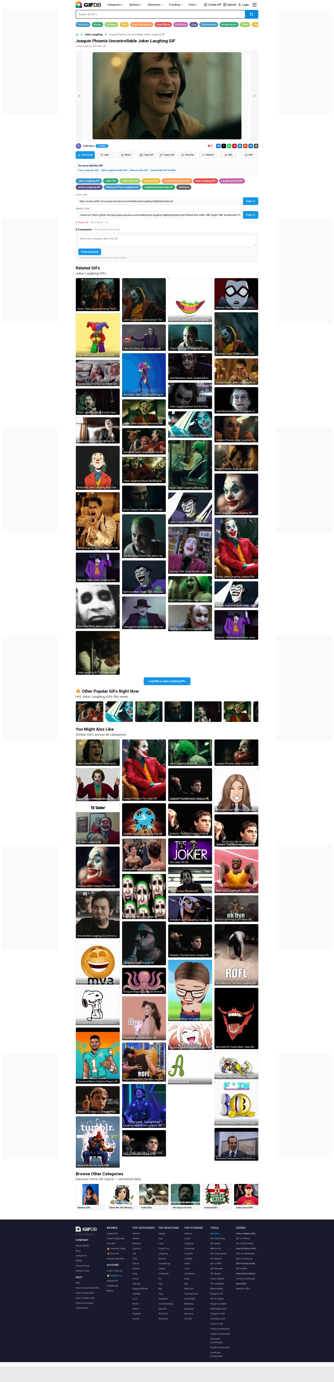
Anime (136, 1238)
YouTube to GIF (217, 1318)
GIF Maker (215, 1243)
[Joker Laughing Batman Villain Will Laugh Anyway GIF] (190, 508)
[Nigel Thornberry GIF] (141, 24)
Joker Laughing (94, 34)
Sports (136, 1318)
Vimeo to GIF (216, 1323)
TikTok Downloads (245, 1278)
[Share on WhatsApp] (229, 146)
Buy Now (188, 1313)
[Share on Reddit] (245, 146)
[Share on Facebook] (218, 146)
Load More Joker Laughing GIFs (167, 681)
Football (188, 1253)
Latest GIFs (112, 1233)
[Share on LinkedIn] (250, 146)
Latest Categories (116, 1238)
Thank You (163, 1248)
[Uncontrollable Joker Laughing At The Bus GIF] (236, 458)
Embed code (83, 208)
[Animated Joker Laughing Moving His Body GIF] (144, 375)
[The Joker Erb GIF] (190, 851)
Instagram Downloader (216, 1340)
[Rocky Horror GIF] (229, 24)
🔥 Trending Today (116, 1248)
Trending (174, 4)
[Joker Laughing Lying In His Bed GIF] (98, 430)
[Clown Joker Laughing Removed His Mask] (237, 711)
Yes (160, 1283)
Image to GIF (216, 1293)
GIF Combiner (217, 1283)
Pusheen (137, 1313)
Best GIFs (241, 1283)
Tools (191, 4)
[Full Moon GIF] (180, 24)
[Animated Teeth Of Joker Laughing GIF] (190, 300)
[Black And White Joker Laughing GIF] (98, 607)
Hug (160, 1293)
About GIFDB (82, 1245)
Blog (78, 1250)
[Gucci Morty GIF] (163, 24)
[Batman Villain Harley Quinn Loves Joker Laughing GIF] (236, 294)
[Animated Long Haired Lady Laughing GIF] (236, 790)
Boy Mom (189, 1308)
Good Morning (165, 1303)
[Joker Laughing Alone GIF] (190, 753)
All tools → (216, 1233)
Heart (187, 1263)
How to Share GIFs (85, 1293)
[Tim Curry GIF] (83, 24)
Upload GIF (112, 1280)
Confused (163, 1273)
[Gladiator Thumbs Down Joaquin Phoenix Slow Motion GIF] (190, 940)
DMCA (79, 1260)
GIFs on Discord (244, 1258)
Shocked (163, 1313)
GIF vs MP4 (241, 1268)
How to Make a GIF (85, 1298)
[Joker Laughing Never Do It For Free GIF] (190, 396)
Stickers (134, 4)
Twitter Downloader (220, 1334)
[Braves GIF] (97, 24)
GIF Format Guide (245, 1263)
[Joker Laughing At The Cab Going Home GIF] (190, 424)
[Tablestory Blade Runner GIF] (144, 943)
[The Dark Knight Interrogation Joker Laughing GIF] (190, 618)
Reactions (154, 4)
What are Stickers (84, 1303)
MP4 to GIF (215, 1248)
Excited (162, 1258)
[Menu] (254, 4)
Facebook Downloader (216, 1354)
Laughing (163, 1253)
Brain (186, 1278)
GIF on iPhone (243, 1238)
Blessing (188, 1303)
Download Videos (245, 1273)
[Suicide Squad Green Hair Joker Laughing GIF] (144, 536)
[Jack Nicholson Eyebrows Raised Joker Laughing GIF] (236, 400)
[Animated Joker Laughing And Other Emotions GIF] (98, 468)
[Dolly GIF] (124, 24)
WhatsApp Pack (218, 1308)
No (159, 1278)
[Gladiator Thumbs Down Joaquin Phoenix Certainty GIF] (190, 784)
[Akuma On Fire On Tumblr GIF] (98, 1142)
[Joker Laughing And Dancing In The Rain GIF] (144, 300)
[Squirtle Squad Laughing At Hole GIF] (144, 819)
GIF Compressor (218, 1253)
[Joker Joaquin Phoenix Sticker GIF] (98, 784)
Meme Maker (216, 1288)
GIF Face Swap (217, 1238)
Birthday (137, 1243)
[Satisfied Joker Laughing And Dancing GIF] (236, 334)
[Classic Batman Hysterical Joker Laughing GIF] (144, 613)
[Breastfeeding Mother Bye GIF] (144, 1018)
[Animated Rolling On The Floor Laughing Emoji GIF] (236, 1103)
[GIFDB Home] (77, 34)
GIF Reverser (216, 1268)
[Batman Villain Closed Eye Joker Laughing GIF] (144, 577)
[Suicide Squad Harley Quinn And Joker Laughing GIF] (98, 373)
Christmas (189, 1248)
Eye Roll (162, 1308)
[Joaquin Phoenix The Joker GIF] (144, 770)
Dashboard (112, 1285)
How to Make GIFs (246, 1233)
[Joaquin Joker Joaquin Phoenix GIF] (98, 867)
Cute (135, 1258)
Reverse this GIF (139, 170)
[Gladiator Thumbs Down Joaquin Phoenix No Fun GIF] (236, 830)
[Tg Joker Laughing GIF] (98, 824)
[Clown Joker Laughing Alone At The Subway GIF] (190, 465)
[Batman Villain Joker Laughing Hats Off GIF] (98, 567)
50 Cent (188, 1318)
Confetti (188, 1258)
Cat (134, 1253)
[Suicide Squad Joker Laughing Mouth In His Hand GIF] (236, 371)
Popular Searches (115, 1258)
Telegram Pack (217, 1313)
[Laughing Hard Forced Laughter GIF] (144, 1106)
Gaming (136, 1283)
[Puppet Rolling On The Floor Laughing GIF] (144, 1062)
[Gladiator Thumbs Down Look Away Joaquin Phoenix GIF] (190, 820)
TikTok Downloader (220, 1328)
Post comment (89, 251)
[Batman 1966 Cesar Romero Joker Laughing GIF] (190, 550)
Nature (136, 1308)
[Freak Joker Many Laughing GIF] (144, 896)
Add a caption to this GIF (114, 170)
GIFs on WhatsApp (245, 1253)
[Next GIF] (254, 96)
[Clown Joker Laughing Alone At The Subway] (149, 711)
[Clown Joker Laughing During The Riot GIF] (98, 294)
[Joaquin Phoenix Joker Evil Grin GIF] (236, 753)
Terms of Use (82, 1270)
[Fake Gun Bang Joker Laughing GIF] (144, 337)
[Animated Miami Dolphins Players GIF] (98, 1056)
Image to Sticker (218, 1303)
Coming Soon (191, 1293)
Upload (231, 4)
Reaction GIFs (243, 1288)
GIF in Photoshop (244, 1243)
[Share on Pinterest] (234, 146)
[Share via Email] (256, 146)
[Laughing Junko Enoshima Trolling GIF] (190, 1037)
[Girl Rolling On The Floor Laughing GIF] (236, 954)
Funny (135, 1278)
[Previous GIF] (79, 96)
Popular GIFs (82, 1308)
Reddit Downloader (220, 1347)
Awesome (189, 1273)
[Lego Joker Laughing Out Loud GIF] (98, 335)
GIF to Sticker (217, 1298)
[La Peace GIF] (111, 24)
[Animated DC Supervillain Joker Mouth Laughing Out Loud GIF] (236, 1018)
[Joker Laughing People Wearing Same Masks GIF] (144, 470)
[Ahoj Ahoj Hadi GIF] (190, 1068)
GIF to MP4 (215, 1263)
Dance (136, 1263)
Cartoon (137, 1248)
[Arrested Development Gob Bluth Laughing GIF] (236, 1144)
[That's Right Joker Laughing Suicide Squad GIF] (190, 337)
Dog (135, 1273)
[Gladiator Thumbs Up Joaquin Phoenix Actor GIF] (98, 1100)
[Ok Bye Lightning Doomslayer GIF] (236, 908)
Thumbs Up (164, 1263)
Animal (136, 1233)
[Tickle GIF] (245, 24)
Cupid (187, 1238)
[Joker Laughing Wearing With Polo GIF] (98, 521)
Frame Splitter (217, 1278)
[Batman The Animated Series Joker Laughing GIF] (236, 625)
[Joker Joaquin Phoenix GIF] (190, 880)
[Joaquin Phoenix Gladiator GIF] (144, 1143)
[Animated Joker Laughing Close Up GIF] (190, 909)
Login (245, 4)
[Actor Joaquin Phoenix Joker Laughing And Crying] (178, 711)
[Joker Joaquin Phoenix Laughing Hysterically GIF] (98, 753)
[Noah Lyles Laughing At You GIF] (236, 871)
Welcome (163, 1318)
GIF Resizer (216, 1258)
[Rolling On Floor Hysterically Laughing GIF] (236, 1065)
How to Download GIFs (87, 1288)
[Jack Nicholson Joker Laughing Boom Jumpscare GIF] (190, 366)
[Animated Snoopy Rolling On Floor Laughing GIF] (98, 1006)
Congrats (163, 1298)
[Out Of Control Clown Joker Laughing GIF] (190, 589)
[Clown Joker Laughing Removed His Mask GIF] (144, 412)
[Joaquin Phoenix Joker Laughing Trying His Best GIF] (236, 429)
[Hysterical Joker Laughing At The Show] (90, 711)
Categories (114, 4)
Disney (136, 1268)
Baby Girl (188, 1288)
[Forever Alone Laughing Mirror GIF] (144, 855)
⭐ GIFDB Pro (114, 1275)
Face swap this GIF (88, 170)
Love (135, 1298)
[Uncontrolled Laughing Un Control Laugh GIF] (98, 914)
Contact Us (81, 1255)
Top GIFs (111, 1243)
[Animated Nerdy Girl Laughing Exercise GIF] (190, 990)
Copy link (82, 195)
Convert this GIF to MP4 (163, 170)
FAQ (78, 1283)
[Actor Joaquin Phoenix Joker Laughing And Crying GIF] (144, 499)
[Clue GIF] (193, 24)
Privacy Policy (82, 1265)
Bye (160, 1288)
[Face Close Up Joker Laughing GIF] (236, 494)
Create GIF (214, 4)
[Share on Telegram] (240, 146)
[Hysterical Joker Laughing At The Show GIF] (144, 441)
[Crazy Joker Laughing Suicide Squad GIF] (98, 402)
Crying (161, 1268)
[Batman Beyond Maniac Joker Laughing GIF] (236, 594)
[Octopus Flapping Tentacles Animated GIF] (144, 981)
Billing (110, 1290)
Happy (161, 1233)
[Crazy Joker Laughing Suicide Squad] (208, 711)
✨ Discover (113, 1253)
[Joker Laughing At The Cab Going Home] (119, 711)
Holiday (136, 1293)
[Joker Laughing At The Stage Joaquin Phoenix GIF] (98, 653)
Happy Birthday (140, 1288)
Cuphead (188, 1243)
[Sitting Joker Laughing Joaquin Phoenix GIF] (236, 548)
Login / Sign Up (114, 1270)
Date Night (189, 1298)
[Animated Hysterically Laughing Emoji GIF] (98, 963)
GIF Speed (215, 1273)
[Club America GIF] (208, 24)
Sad (160, 1238)
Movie (136, 1303)
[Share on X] (223, 146)
